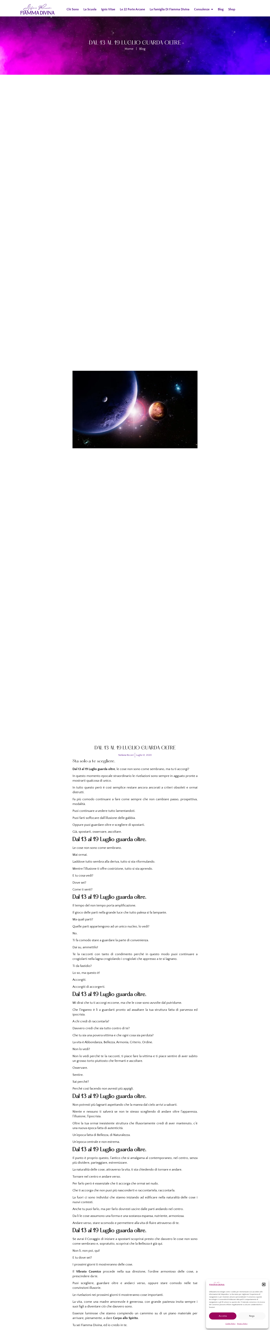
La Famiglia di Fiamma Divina (169, 9)
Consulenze (202, 9)
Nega (251, 1316)
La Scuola (89, 9)
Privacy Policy (242, 1324)
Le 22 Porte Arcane (132, 9)
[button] (263, 1284)
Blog (221, 9)
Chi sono (73, 9)
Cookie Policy (230, 1324)
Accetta (223, 1316)
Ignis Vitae (108, 9)
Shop (231, 9)
